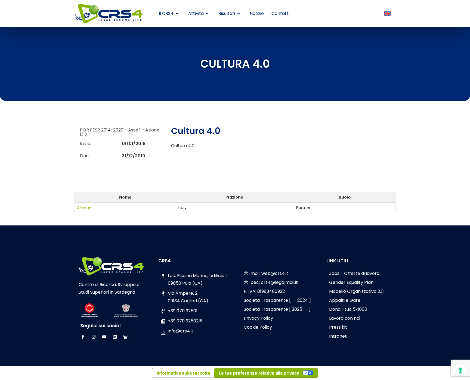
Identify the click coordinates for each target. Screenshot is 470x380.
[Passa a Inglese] (387, 14)
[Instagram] (93, 336)
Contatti (280, 13)
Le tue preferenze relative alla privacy (259, 373)
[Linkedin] (114, 336)
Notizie (257, 13)
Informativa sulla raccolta (183, 373)
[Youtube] (104, 336)
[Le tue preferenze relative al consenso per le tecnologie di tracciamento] (460, 370)
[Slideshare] (125, 336)
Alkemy (84, 207)
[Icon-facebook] (83, 336)
